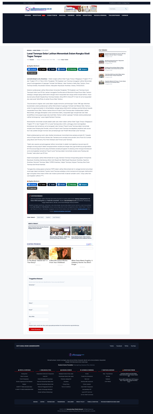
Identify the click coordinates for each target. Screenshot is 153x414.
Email (31, 309)
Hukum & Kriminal (100, 15)
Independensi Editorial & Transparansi (45, 373)
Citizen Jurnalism (87, 384)
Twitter (112, 346)
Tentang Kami (24, 373)
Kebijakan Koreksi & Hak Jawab (66, 373)
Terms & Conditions (66, 386)
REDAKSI (35, 401)
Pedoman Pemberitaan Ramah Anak (45, 384)
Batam (78, 15)
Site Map (108, 376)
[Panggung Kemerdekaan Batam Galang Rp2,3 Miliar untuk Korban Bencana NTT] (101, 69)
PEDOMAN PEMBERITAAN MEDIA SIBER (110, 401)
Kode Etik (45, 376)
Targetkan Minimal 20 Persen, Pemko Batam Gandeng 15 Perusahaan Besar (115, 82)
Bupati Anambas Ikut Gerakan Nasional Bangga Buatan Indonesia (38, 227)
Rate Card (87, 379)
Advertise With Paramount (87, 381)
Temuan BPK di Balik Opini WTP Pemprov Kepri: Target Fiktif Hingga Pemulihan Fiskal (128, 380)
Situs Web (31, 316)
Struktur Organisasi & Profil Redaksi (24, 381)
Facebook (119, 346)
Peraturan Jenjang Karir (66, 379)
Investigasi (39, 15)
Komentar (32, 285)
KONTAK (42, 401)
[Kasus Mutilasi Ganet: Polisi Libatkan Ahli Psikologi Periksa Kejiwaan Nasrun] (81, 235)
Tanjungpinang (114, 15)
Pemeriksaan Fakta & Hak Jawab (66, 376)
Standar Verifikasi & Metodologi (45, 392)
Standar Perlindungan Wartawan (45, 389)
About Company (24, 376)
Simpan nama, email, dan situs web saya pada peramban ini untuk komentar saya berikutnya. (54, 325)
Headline (48, 217)
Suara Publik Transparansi (87, 386)
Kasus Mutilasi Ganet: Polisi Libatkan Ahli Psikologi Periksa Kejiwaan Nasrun (81, 237)
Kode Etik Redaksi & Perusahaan (45, 379)
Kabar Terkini (52, 15)
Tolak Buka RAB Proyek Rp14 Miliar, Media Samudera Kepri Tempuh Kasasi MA (115, 75)
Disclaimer (66, 381)
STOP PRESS (108, 381)
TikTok (126, 346)
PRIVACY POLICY (80, 401)
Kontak (87, 373)
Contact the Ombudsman (87, 376)
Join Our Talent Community (87, 394)
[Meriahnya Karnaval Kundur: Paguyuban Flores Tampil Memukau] (101, 62)
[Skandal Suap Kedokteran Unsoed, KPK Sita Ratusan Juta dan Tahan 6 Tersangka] (101, 55)
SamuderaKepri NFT (86, 389)
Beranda (28, 15)
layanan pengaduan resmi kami (62, 211)
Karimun (125, 15)
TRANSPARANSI (61, 401)
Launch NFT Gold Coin (87, 392)
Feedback (108, 379)
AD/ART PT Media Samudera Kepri (24, 386)
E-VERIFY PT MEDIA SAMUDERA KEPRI (24, 389)
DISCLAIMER (71, 401)
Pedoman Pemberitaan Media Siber (45, 381)
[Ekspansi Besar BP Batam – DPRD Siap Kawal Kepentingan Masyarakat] (60, 235)
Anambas (71, 15)
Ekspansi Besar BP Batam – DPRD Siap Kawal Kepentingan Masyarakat (60, 237)
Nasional (62, 15)
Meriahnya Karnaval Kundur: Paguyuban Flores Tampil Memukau (114, 61)
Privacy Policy (66, 384)
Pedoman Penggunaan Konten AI (45, 386)
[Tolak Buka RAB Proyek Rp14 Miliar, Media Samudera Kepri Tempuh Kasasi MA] (101, 76)
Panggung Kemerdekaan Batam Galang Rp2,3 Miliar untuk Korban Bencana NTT (114, 68)
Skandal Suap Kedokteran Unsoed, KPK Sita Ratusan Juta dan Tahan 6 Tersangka (115, 54)
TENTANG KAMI (51, 401)
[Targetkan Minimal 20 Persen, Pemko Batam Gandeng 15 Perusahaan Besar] (101, 83)
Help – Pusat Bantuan (108, 373)
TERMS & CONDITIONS (92, 401)
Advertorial (87, 15)
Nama (31, 303)
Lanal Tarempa (56, 217)
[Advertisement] (76, 30)
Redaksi (24, 384)
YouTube (133, 346)
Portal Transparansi (24, 379)
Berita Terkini (40, 217)
